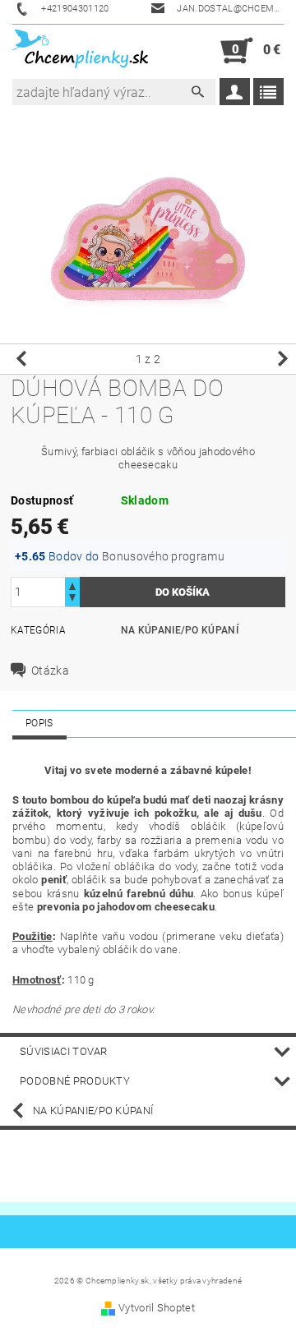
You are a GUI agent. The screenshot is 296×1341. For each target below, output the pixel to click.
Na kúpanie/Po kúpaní (179, 630)
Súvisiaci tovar (64, 1051)
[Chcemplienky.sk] (80, 51)
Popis (39, 723)
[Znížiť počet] (72, 599)
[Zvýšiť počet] (72, 584)
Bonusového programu (163, 556)
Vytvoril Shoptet (156, 1308)
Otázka (50, 670)
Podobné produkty (75, 1081)
